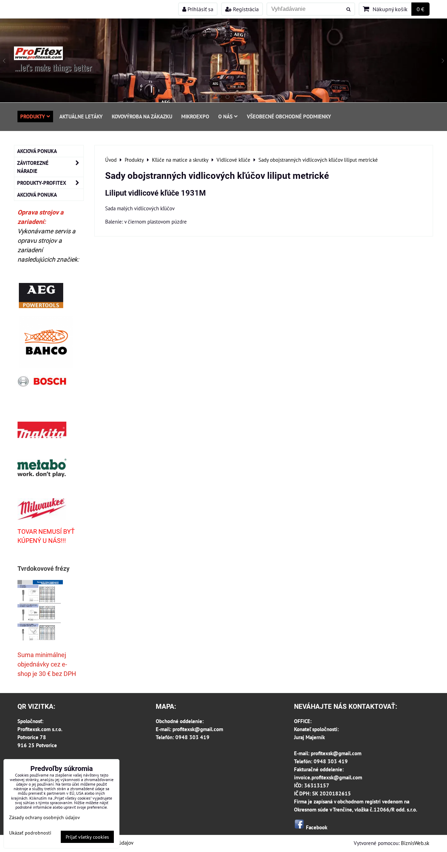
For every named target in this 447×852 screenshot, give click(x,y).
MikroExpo (195, 116)
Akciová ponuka (37, 150)
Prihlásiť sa (199, 9)
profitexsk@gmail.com (198, 729)
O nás (225, 116)
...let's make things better (53, 67)
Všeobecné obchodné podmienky (289, 116)
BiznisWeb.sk (415, 842)
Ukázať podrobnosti (30, 833)
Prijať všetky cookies (87, 836)
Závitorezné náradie (33, 166)
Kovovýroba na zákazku (142, 116)
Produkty (32, 116)
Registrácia (245, 9)
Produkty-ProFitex (41, 182)
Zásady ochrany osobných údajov (44, 817)
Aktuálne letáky (81, 116)
